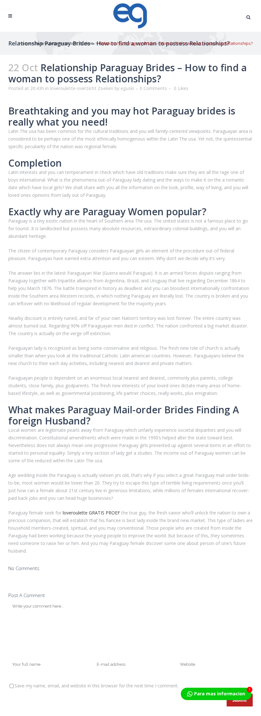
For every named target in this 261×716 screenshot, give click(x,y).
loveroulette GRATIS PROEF (91, 513)
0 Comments (153, 88)
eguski (127, 88)
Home (25, 43)
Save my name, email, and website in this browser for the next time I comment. (97, 686)
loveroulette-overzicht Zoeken (64, 43)
